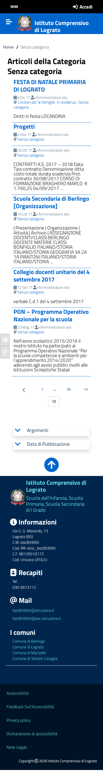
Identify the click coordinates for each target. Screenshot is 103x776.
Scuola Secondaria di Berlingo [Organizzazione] (51, 202)
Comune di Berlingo (28, 641)
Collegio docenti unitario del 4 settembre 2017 (52, 275)
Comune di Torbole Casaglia (35, 658)
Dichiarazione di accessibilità (31, 733)
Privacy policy (18, 720)
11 (86, 389)
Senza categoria (31, 139)
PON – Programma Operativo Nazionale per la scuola (51, 315)
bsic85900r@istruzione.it (33, 610)
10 (68, 389)
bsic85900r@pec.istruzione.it (36, 618)
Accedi (86, 6)
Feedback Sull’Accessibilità (30, 706)
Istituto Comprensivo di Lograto (61, 26)
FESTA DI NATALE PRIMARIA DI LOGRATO (50, 85)
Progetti (24, 126)
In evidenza (66, 102)
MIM (14, 7)
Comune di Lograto (28, 647)
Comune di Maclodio (29, 653)
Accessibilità (17, 693)
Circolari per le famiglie (36, 102)
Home (8, 47)
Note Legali (16, 747)
